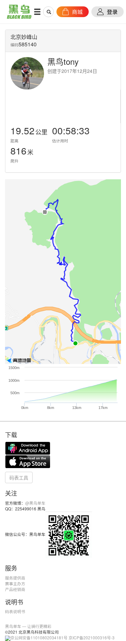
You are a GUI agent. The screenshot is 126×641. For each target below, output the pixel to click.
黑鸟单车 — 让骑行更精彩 (28, 626)
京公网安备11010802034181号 (39, 637)
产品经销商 (15, 589)
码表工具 (18, 477)
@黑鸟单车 (35, 503)
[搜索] (48, 11)
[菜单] (37, 11)
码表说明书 (15, 611)
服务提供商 (15, 578)
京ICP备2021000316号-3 (92, 637)
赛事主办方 (15, 583)
